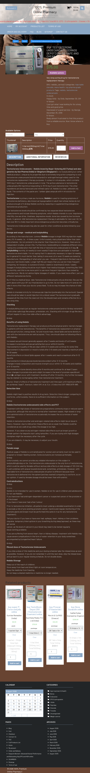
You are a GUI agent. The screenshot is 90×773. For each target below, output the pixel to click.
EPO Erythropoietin (56, 699)
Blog (39, 32)
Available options (57, 73)
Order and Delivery (17, 32)
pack (13, 626)
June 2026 (53, 734)
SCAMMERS (12, 759)
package (30, 134)
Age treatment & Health (58, 691)
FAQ (31, 32)
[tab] (15, 157)
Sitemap (49, 32)
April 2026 (53, 740)
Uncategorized (55, 714)
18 (14, 706)
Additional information (38, 157)
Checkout (12, 734)
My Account (11, 8)
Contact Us (61, 32)
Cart (10, 731)
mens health (59, 87)
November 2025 (55, 748)
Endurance (53, 697)
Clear (14, 635)
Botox (52, 694)
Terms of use (54, 26)
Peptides (53, 705)
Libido (52, 702)
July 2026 (53, 731)
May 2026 (53, 737)
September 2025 (55, 751)
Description (15, 157)
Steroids (53, 708)
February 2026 (54, 745)
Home (9, 26)
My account (21, 26)
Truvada (53, 711)
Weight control (55, 716)
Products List (38, 26)
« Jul (13, 715)
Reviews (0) (61, 157)
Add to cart (14, 663)
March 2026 (54, 742)
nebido (63, 90)
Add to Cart (76, 148)
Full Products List (14, 742)
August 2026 (54, 728)
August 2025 (54, 754)
